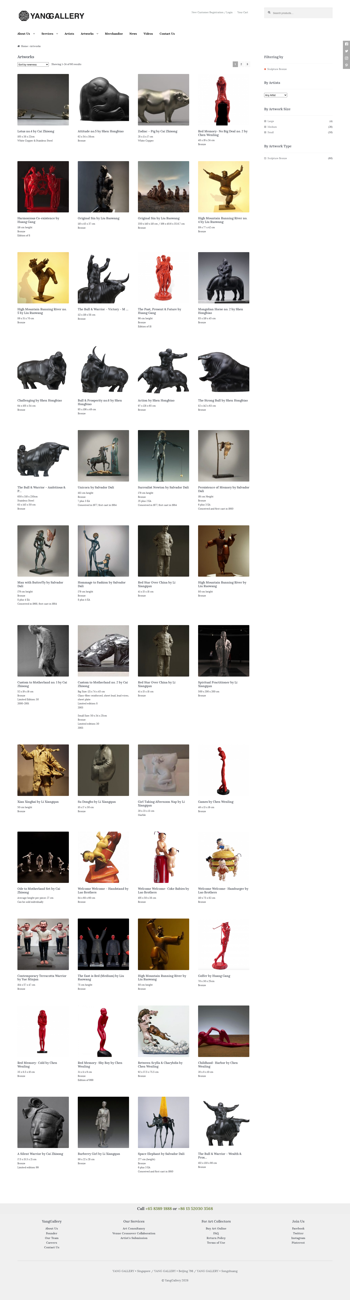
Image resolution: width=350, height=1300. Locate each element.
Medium (272, 126)
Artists (69, 33)
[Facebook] (346, 44)
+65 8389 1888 (158, 1208)
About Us (23, 33)
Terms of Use (216, 1242)
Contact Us (167, 33)
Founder (51, 1233)
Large (271, 121)
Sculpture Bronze (277, 69)
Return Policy (216, 1238)
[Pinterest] (346, 65)
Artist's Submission (134, 1238)
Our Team (52, 1238)
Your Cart (242, 12)
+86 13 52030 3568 (195, 1208)
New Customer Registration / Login (212, 12)
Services (47, 33)
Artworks (87, 33)
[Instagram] (346, 58)
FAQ (216, 1233)
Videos (148, 33)
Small (271, 132)
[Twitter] (346, 51)
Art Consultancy (134, 1228)
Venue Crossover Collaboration (133, 1233)
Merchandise (114, 33)
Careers (51, 1242)
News (133, 33)
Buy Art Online (216, 1228)
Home (24, 46)
